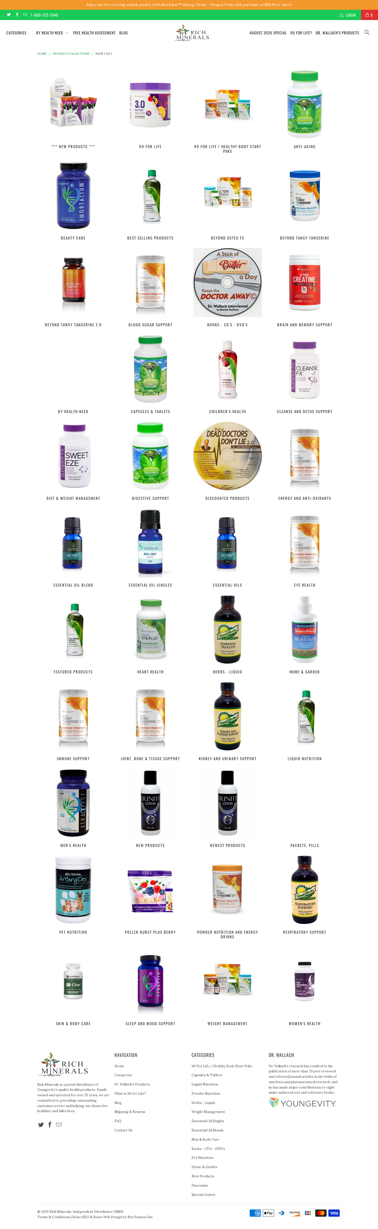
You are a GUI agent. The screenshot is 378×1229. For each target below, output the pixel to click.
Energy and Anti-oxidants (305, 460)
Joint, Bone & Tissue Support (150, 721)
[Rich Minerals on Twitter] (8, 14)
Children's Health (228, 374)
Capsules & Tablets (150, 374)
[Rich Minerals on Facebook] (16, 14)
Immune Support (73, 721)
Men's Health (73, 807)
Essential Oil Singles (150, 547)
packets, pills (305, 807)
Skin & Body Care (73, 986)
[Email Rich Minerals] (25, 14)
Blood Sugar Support (150, 287)
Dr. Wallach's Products (337, 32)
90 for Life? (301, 32)
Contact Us (123, 1130)
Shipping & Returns (129, 1112)
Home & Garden (204, 1167)
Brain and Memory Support (305, 287)
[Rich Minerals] (191, 30)
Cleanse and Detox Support (305, 374)
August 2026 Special (268, 32)
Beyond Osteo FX (228, 200)
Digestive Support (150, 460)
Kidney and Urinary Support (228, 721)
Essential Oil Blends (207, 1130)
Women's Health (305, 986)
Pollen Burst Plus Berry (150, 894)
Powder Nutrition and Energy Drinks (228, 897)
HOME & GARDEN (305, 634)
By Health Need (50, 32)
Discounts (200, 1185)
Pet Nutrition (73, 894)
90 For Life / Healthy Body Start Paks (228, 111)
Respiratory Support (305, 894)
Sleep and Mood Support (150, 986)
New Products (150, 807)
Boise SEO (80, 1217)
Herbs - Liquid (228, 634)
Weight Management (228, 986)
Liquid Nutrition (305, 721)
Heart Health (150, 634)
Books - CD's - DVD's (228, 287)
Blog (123, 32)
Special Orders (203, 1195)
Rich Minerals (60, 1211)
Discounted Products (228, 460)
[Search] (367, 32)
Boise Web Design (107, 1217)
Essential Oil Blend (73, 547)
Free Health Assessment (94, 32)
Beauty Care (73, 200)
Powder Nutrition (206, 1093)
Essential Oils (228, 547)
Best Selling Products (150, 200)
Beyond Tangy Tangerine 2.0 (73, 287)
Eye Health (305, 547)
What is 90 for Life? (130, 1093)
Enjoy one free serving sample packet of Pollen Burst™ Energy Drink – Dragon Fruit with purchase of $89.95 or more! (189, 4)
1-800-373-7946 (44, 15)
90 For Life (150, 109)
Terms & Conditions (53, 1217)
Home (119, 1066)
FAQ (117, 1121)
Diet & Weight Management (73, 460)
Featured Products (73, 634)
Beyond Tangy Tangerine (305, 200)
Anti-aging (305, 109)
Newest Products (228, 807)
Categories (17, 32)
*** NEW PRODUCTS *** (73, 109)
